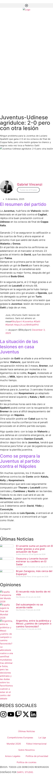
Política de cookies (26, 762)
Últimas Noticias (26, 731)
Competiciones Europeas (20, 737)
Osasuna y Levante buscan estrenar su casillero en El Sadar (37, 38)
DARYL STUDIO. (25, 772)
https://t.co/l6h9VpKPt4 (26, 324)
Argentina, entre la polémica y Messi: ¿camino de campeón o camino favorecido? (33, 623)
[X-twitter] (25, 714)
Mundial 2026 (14, 743)
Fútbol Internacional (36, 743)
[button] (26, 5)
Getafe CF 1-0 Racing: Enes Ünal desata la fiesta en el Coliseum (36, 64)
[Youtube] (10, 714)
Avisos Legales (12, 756)
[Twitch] (18, 714)
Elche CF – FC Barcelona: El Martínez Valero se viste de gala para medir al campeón (37, 74)
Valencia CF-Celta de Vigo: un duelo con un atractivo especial (36, 103)
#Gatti (37, 321)
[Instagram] (3, 714)
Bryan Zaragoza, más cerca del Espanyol (36, 45)
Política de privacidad (37, 756)
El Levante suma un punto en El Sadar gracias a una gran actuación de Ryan (37, 32)
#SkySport (16, 321)
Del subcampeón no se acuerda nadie (29, 606)
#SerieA (9, 324)
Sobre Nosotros (26, 750)
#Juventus (28, 321)
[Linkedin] (33, 714)
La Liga (42, 737)
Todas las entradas (28, 190)
